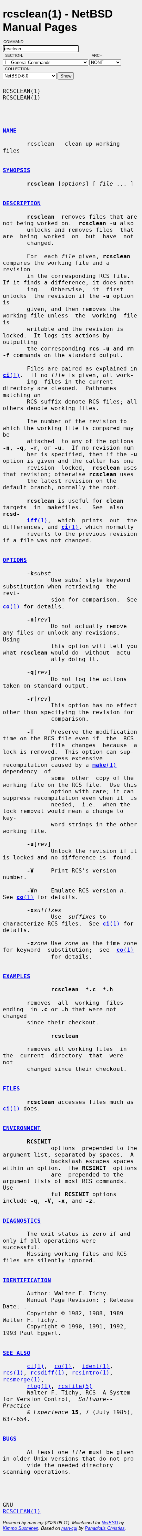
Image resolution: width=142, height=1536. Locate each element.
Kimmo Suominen (20, 1528)
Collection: (18, 69)
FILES (11, 1088)
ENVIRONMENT (22, 1128)
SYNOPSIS (16, 170)
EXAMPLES (16, 976)
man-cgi (69, 1528)
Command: (16, 42)
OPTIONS (15, 560)
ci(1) (35, 1366)
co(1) (63, 1366)
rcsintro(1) (91, 1372)
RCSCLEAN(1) (22, 1511)
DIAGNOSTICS (22, 1221)
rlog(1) (39, 1386)
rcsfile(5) (75, 1386)
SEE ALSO (16, 1353)
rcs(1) (13, 1372)
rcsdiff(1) (47, 1372)
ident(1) (96, 1366)
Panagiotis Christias (105, 1528)
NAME (10, 130)
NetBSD (110, 1522)
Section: (15, 55)
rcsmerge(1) (22, 1379)
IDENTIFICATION (27, 1280)
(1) (11, 375)
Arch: (101, 55)
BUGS (10, 1438)
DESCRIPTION (22, 203)
